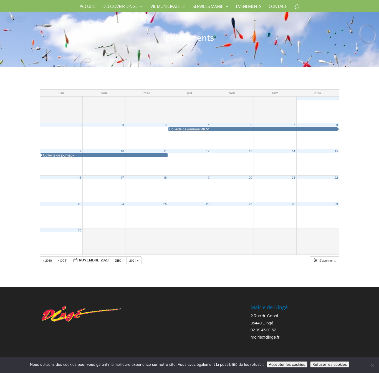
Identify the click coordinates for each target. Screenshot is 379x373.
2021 (133, 260)
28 (293, 204)
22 (336, 177)
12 (207, 151)
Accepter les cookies (287, 364)
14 (293, 151)
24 (122, 204)
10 (122, 151)
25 (165, 204)
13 (250, 151)
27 (250, 204)
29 (336, 204)
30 (79, 230)
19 (207, 177)
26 (207, 204)
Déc (118, 260)
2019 (48, 260)
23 (79, 204)
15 (336, 151)
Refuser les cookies (329, 364)
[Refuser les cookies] (372, 365)
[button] (324, 260)
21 (293, 177)
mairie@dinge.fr (265, 337)
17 (122, 177)
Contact (278, 6)
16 (79, 177)
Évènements (248, 6)
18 (165, 177)
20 (250, 177)
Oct (63, 260)
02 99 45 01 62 (263, 330)
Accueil (87, 6)
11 (165, 151)
